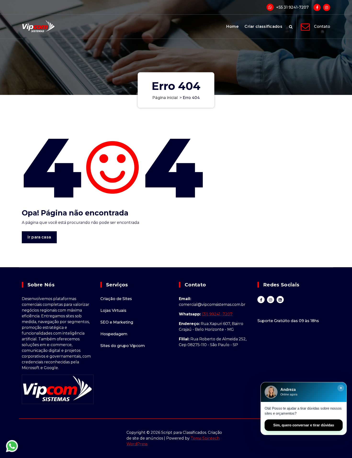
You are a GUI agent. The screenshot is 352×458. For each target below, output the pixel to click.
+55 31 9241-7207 (292, 7)
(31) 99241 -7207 (217, 314)
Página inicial (165, 97)
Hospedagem (113, 334)
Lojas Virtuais (113, 310)
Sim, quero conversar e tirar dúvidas (303, 425)
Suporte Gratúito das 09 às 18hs (288, 321)
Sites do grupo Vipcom (122, 345)
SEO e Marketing (116, 322)
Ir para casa (39, 237)
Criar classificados (263, 26)
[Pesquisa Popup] (291, 26)
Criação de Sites (116, 298)
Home (232, 26)
